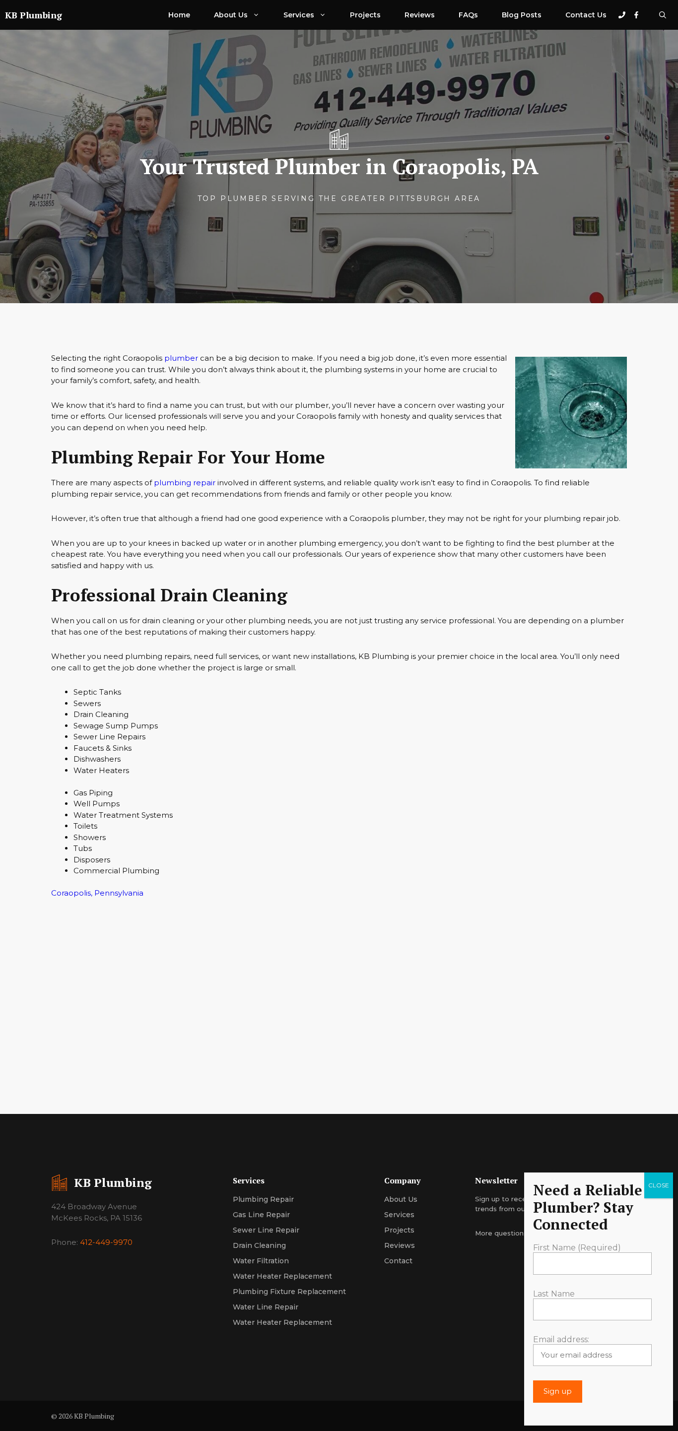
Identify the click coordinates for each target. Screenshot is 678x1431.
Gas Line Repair (261, 1214)
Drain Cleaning (259, 1245)
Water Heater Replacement (282, 1276)
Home (179, 14)
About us (400, 1199)
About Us (231, 14)
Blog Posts (522, 14)
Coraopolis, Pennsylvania (97, 893)
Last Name (554, 1294)
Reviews (420, 14)
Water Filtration (261, 1260)
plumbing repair (184, 482)
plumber (181, 358)
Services (298, 14)
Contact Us (586, 14)
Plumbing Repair (263, 1199)
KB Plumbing (33, 15)
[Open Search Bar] (662, 15)
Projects (365, 14)
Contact (398, 1260)
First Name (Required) (577, 1248)
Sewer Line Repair (266, 1230)
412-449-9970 (106, 1242)
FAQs (468, 14)
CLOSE (658, 1185)
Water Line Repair (265, 1306)
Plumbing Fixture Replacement (289, 1291)
